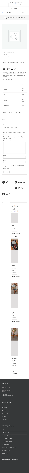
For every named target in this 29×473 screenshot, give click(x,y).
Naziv (5, 155)
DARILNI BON (14, 226)
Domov (5, 407)
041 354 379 (6, 394)
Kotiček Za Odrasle (7, 436)
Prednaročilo (6, 444)
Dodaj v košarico (13, 235)
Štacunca (5, 413)
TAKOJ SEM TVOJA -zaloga (14, 112)
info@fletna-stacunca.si (17, 2)
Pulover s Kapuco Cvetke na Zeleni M (14, 361)
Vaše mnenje (7, 141)
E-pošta (5, 160)
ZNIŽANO (5, 453)
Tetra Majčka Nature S (14, 312)
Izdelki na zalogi (9, 438)
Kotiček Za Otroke (7, 441)
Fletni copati (6, 433)
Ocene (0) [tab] (4, 119)
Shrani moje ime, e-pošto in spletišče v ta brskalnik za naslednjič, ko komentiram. (13, 167)
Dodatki (5, 430)
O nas (4, 410)
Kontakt (5, 419)
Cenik (4, 416)
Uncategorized (6, 450)
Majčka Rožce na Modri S (14, 267)
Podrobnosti (16, 233)
